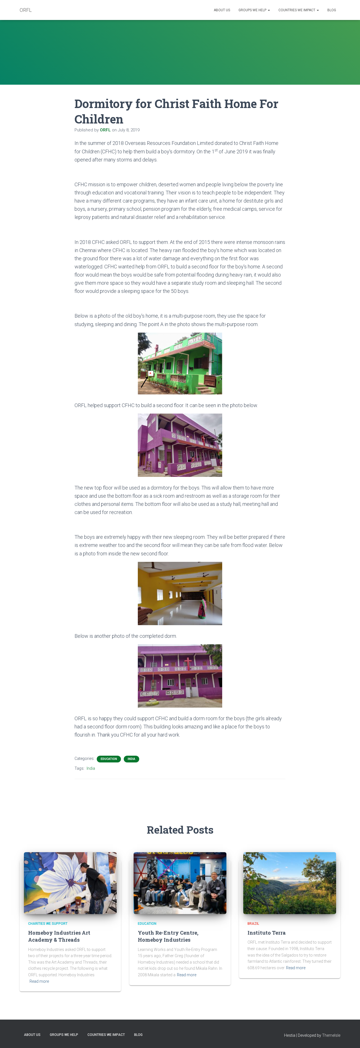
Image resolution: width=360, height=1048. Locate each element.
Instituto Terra (267, 932)
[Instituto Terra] (289, 882)
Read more (39, 981)
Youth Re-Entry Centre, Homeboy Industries (168, 936)
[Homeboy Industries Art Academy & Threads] (70, 882)
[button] (268, 10)
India (131, 758)
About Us (222, 10)
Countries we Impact (297, 10)
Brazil (253, 924)
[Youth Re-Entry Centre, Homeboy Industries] (180, 882)
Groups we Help (252, 10)
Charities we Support (48, 924)
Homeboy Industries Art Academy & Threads (59, 936)
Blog (331, 10)
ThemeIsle (331, 1035)
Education (109, 758)
